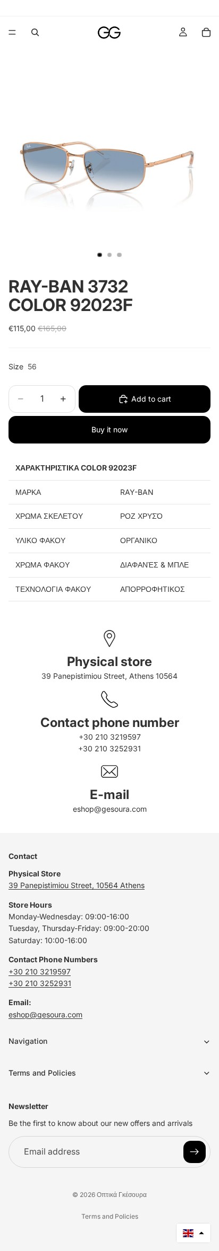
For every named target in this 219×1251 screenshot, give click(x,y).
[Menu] (12, 32)
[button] (193, 1233)
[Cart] (206, 32)
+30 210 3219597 (110, 736)
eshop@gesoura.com (110, 808)
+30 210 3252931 (109, 748)
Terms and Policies (109, 1216)
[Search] (35, 32)
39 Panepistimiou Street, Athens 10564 (109, 675)
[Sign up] (194, 1152)
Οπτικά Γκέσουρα (122, 1195)
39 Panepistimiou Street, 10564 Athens (77, 885)
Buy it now (109, 429)
